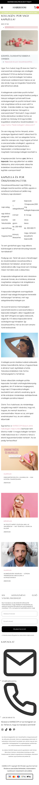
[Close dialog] (36, 380)
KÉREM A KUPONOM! (19, 398)
